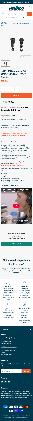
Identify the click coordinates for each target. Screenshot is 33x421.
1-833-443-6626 (23, 17)
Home (3, 22)
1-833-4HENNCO (6, 341)
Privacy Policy (15, 415)
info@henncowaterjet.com (8, 347)
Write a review (16, 244)
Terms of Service (25, 415)
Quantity (3, 85)
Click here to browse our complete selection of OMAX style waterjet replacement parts (15, 134)
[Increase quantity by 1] (17, 89)
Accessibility (6, 415)
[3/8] (5, 63)
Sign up (26, 371)
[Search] (29, 14)
